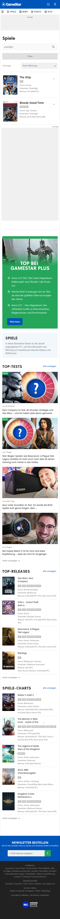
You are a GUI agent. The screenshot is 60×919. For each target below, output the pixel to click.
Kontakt (52, 871)
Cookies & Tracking (21, 876)
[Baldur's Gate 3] (10, 702)
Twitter (12, 890)
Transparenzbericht (38, 876)
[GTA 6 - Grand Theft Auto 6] (10, 610)
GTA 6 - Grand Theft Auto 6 (28, 603)
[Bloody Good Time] (10, 111)
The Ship (25, 77)
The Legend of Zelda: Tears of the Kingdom (29, 747)
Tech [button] (50, 11)
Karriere (35, 871)
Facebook (20, 890)
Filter (30, 56)
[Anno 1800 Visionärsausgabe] (10, 777)
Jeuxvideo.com (49, 883)
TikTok (37, 890)
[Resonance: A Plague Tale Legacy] (10, 637)
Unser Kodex (31, 868)
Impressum (9, 868)
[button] (48, 4)
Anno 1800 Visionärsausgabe (27, 771)
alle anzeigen (49, 366)
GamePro (18, 883)
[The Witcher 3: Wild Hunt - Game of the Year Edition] (10, 726)
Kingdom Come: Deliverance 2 (26, 795)
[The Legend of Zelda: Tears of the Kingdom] (10, 753)
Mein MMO (28, 883)
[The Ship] (10, 85)
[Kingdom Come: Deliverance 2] (10, 801)
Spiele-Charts (16, 688)
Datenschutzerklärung (45, 873)
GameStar (9, 883)
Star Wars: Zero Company (25, 580)
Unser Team (20, 868)
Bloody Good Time (32, 103)
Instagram (30, 890)
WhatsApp (46, 890)
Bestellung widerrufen (21, 871)
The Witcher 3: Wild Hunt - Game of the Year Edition (28, 722)
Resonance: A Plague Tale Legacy (28, 630)
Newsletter (43, 871)
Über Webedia (44, 868)
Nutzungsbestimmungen (14, 873)
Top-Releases (16, 571)
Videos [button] (37, 11)
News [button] (25, 11)
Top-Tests (12, 366)
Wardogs (22, 653)
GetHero (37, 883)
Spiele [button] (13, 11)
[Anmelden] (48, 853)
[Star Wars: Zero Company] (10, 586)
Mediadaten (30, 873)
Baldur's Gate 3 (26, 695)
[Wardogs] (10, 660)
